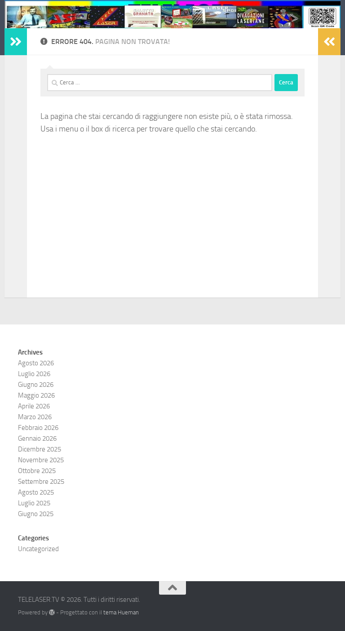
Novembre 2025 (41, 460)
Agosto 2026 (36, 363)
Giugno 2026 (35, 385)
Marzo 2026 (35, 417)
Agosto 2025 (36, 492)
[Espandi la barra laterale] (15, 41)
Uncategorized (38, 549)
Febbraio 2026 (38, 428)
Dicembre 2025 (39, 449)
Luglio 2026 (34, 374)
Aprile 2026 (34, 406)
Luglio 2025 (34, 503)
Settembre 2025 (41, 482)
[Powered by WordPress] (52, 612)
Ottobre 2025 (37, 471)
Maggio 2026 (36, 395)
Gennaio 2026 (37, 438)
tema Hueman (121, 612)
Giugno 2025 (35, 514)
